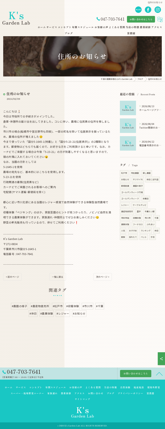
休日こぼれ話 (152, 179)
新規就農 (125, 185)
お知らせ (125, 179)
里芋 (139, 211)
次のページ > (102, 276)
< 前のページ (12, 276)
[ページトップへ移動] (159, 373)
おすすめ (133, 230)
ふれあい (151, 224)
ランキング (146, 230)
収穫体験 (137, 217)
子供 (152, 237)
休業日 (146, 198)
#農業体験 (46, 313)
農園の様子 (138, 185)
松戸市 (124, 173)
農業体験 (125, 224)
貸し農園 (147, 173)
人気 (123, 230)
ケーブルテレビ (139, 205)
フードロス (138, 224)
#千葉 (99, 306)
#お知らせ (79, 313)
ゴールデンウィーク (130, 198)
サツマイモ (138, 179)
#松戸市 (58, 306)
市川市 (148, 217)
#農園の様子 (19, 306)
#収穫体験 (72, 306)
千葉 (156, 217)
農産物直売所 (127, 211)
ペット (144, 237)
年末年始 (125, 217)
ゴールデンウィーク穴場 (132, 192)
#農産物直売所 (40, 306)
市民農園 (135, 173)
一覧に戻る (57, 276)
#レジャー (63, 313)
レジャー (125, 205)
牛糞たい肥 (150, 211)
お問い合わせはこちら (141, 19)
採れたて (133, 237)
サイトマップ (82, 399)
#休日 (33, 313)
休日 (156, 230)
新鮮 (123, 237)
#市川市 (87, 306)
